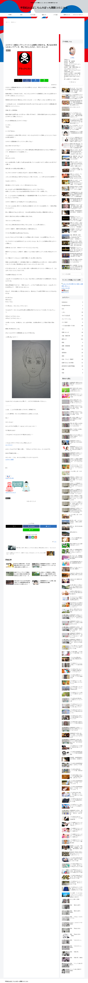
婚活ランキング (65, 292)
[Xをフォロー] (27, 537)
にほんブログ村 (9, 478)
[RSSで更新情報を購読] (35, 537)
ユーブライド (8, 445)
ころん (72, 57)
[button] (82, 274)
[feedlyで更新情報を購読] (32, 537)
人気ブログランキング (10, 492)
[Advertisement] (31, 33)
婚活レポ (8, 498)
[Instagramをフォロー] (29, 537)
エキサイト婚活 (9, 459)
